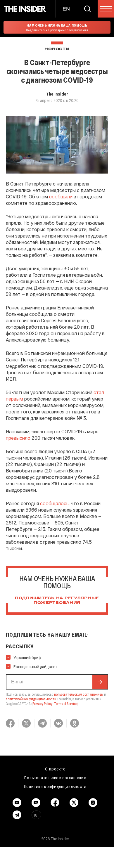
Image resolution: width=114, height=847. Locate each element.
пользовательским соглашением (78, 694)
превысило (18, 438)
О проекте (55, 768)
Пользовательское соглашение (55, 777)
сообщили (60, 196)
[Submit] (100, 682)
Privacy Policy (42, 703)
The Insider (57, 93)
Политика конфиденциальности (55, 786)
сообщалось (54, 503)
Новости (56, 49)
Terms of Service (65, 703)
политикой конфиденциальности (31, 699)
